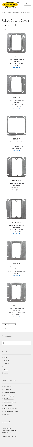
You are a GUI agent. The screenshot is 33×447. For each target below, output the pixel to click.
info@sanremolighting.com (9, 436)
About (5, 367)
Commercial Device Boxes (19, 12)
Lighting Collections (9, 392)
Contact (6, 373)
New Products (8, 386)
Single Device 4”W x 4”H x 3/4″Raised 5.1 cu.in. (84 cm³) (16, 104)
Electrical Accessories (10, 402)
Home (5, 12)
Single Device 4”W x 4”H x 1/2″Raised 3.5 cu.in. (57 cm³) (16, 62)
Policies (6, 370)
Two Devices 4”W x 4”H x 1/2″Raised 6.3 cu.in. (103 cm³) (16, 145)
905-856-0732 (7, 432)
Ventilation (7, 414)
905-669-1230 (7, 428)
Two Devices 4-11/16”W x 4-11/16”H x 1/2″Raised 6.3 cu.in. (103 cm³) (16, 312)
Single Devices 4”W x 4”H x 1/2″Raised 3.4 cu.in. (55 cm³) (16, 228)
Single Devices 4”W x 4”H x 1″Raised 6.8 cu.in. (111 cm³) (16, 187)
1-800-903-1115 (11, 430)
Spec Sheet (16, 67)
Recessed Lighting (9, 396)
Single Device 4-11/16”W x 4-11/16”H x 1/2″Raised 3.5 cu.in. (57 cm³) (16, 270)
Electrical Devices (9, 399)
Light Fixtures (8, 389)
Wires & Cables (8, 405)
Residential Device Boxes (10, 408)
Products (10, 12)
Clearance (6, 363)
